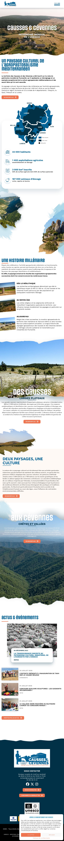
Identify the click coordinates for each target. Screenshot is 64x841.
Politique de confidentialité (41, 838)
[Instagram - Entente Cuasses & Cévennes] (36, 784)
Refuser (52, 835)
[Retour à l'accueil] (10, 4)
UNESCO (6, 834)
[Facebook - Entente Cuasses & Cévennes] (27, 784)
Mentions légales (16, 834)
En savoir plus (9, 97)
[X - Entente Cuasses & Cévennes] (32, 784)
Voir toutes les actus (11, 718)
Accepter (31, 835)
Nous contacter (30, 790)
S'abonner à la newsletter (30, 795)
